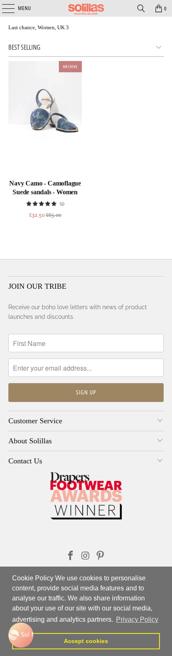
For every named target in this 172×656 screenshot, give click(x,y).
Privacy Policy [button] (137, 619)
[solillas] (86, 8)
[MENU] (4, 8)
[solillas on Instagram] (85, 556)
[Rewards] (20, 635)
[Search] (141, 8)
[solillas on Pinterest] (100, 556)
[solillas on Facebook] (70, 556)
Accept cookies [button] (86, 641)
